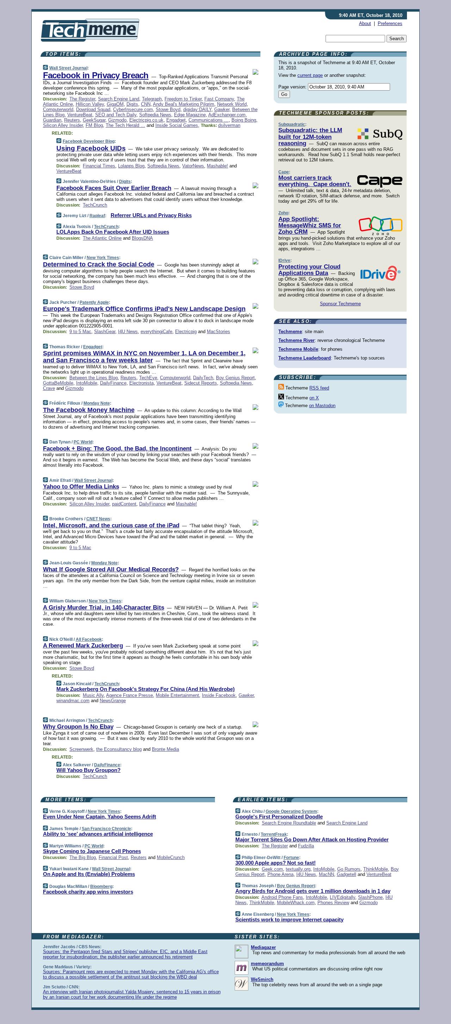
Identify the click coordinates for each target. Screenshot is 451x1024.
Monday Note (97, 403)
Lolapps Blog (131, 165)
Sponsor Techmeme (340, 303)
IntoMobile (86, 383)
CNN (145, 104)
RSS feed (319, 388)
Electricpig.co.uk (146, 120)
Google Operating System (291, 811)
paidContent (124, 504)
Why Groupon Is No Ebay (78, 726)
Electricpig (186, 331)
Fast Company (219, 99)
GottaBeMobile (58, 383)
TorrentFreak (274, 834)
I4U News (128, 331)
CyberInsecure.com (133, 109)
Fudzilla (306, 845)
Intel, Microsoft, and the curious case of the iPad (111, 525)
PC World (83, 442)
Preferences (390, 23)
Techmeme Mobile (298, 349)
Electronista (141, 383)
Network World (232, 104)
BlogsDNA (142, 238)
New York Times (103, 258)
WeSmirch (262, 979)
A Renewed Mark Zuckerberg (83, 645)
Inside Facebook (219, 695)
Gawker (221, 109)
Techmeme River (296, 340)
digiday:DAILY (197, 109)
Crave (49, 388)
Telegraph (152, 99)
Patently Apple (94, 302)
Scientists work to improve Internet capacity (289, 919)
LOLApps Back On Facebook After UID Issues (112, 232)
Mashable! (217, 165)
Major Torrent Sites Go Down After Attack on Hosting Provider (312, 839)
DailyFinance (113, 383)
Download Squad (93, 109)
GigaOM (115, 104)
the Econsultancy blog (119, 749)
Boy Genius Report (235, 377)
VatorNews (193, 165)
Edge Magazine (190, 114)
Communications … (209, 120)
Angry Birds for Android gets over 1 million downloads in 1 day (312, 891)
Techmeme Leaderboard (304, 358)
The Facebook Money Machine (89, 409)
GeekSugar (94, 120)
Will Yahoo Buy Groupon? (88, 770)
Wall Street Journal (68, 68)
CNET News (98, 519)
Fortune (291, 858)
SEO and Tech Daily (115, 114)
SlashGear (104, 331)
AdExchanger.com (227, 114)
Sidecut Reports (200, 383)
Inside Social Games (176, 125)
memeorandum (267, 963)
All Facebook (89, 639)
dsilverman (229, 125)
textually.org (298, 869)
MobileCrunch (171, 857)
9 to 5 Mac (80, 331)
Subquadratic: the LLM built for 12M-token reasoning (310, 137)
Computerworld (58, 109)
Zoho (283, 213)
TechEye (148, 377)
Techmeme (290, 331)
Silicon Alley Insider (63, 125)
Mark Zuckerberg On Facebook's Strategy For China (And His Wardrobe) (145, 689)
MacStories (218, 331)
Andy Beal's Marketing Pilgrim (183, 104)
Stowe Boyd (168, 109)
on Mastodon (322, 405)
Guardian (52, 120)
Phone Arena (280, 874)
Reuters (72, 120)
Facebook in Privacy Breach (96, 75)
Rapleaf (97, 216)
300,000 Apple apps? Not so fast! (275, 863)
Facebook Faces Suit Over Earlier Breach (113, 188)
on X (314, 397)
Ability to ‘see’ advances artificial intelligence (98, 834)
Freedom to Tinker (183, 99)
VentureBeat (79, 114)
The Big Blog (82, 857)
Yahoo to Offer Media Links (81, 486)
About (365, 23)
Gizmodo (117, 120)
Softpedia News (155, 114)
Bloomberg (101, 886)
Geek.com (272, 869)
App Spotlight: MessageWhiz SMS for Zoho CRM (309, 225)
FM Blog (94, 125)
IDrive (284, 260)
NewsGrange (113, 700)
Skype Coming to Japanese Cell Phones (92, 851)
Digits (132, 104)
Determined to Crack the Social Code (98, 264)
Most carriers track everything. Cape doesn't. (314, 181)
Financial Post (113, 857)
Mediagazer (263, 947)
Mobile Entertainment (177, 695)
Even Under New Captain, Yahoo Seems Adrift (99, 817)
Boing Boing (243, 120)
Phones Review (333, 902)
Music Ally (93, 695)
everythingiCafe (156, 331)
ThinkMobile (375, 869)
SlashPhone (370, 897)
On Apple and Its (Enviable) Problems (89, 874)
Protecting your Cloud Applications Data (309, 269)
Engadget (176, 120)
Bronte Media (165, 749)
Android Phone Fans (282, 897)
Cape (283, 172)
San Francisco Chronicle (106, 829)
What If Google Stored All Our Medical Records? (111, 569)
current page (310, 75)
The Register (82, 99)
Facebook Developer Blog (89, 141)
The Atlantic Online (102, 238)
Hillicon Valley (90, 104)
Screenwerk (81, 749)
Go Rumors (348, 869)
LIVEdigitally (342, 897)
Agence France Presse (129, 695)
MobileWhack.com (296, 902)
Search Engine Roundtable (289, 823)
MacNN (326, 874)
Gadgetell (346, 874)
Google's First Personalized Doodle (279, 817)
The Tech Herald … (125, 125)
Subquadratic (291, 124)
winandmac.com (72, 700)
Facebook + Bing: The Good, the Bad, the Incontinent (117, 448)
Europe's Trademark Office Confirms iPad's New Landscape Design (144, 308)
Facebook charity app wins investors (88, 892)
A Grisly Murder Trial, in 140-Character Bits (103, 607)
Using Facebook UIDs (90, 148)
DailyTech (203, 377)
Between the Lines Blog (93, 377)
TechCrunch (95, 205)
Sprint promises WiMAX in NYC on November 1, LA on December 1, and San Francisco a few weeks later (144, 357)
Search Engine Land (118, 99)
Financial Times (99, 165)
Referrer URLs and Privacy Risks (151, 215)
